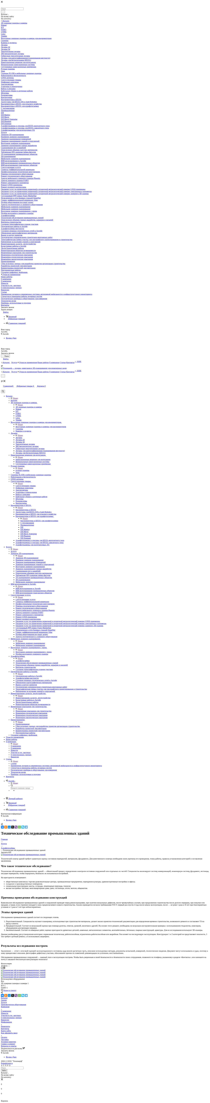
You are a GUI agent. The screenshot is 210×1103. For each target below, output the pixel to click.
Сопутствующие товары (26, 486)
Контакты (5, 1029)
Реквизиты (5, 1026)
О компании (16, 746)
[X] (12, 827)
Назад (15, 398)
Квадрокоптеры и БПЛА (26, 510)
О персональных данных (11, 1018)
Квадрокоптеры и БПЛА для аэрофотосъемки (39, 521)
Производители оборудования (13, 1004)
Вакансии (5, 1020)
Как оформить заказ (9, 1033)
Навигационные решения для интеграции (33, 459)
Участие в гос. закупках (11, 1015)
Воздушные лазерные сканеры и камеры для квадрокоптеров (41, 427)
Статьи (14, 763)
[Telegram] (26, 827)
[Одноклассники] (5, 827)
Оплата (4, 1037)
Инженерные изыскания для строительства (33, 711)
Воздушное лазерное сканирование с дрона (34, 652)
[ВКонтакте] (2, 827)
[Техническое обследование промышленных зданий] (23, 855)
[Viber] (16, 827)
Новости (4, 1013)
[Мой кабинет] (2, 379)
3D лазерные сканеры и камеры (29, 407)
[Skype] (22, 827)
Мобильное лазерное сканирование (30, 643)
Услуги (14, 551)
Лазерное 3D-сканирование (27, 558)
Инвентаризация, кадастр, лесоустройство (33, 698)
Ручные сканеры (22, 470)
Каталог (14, 400)
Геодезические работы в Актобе (29, 676)
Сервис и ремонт (8, 1044)
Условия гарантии (8, 1042)
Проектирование (23, 724)
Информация (6, 1022)
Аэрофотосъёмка (23, 661)
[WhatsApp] (19, 827)
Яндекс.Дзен (11, 338)
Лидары (19, 438)
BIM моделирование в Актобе (28, 588)
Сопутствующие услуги (25, 599)
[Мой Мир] (9, 827)
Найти (4, 1070)
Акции (4, 1000)
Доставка (5, 1039)
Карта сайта (6, 1031)
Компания (5, 1007)
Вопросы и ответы (8, 1046)
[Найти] (3, 11)
